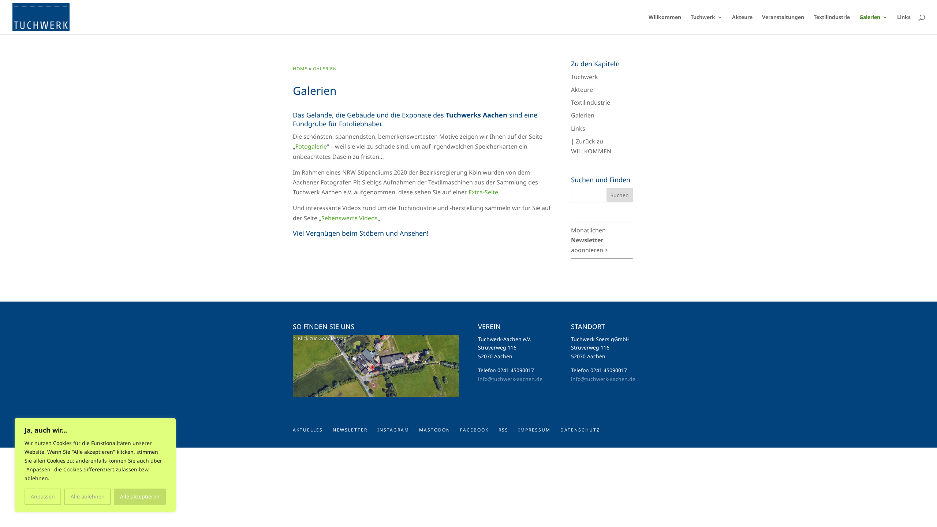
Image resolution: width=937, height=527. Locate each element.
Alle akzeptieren (140, 496)
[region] (95, 465)
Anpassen (43, 496)
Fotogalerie (311, 146)
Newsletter (350, 430)
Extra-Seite (483, 192)
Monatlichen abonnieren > (589, 240)
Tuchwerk (584, 77)
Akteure (582, 90)
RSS (503, 430)
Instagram (393, 430)
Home (300, 69)
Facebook (474, 430)
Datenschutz (580, 430)
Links (578, 128)
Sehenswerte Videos (349, 218)
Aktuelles (308, 430)
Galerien (325, 69)
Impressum (534, 430)
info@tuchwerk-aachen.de (510, 378)
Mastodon (434, 430)
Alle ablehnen (88, 496)
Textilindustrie (590, 102)
